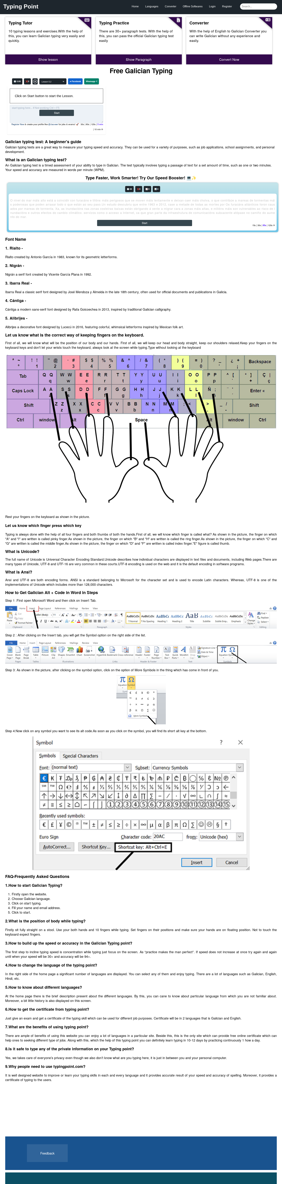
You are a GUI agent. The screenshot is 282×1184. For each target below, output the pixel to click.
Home (135, 6)
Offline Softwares (193, 6)
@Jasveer (53, 124)
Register (227, 6)
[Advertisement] (29, 1116)
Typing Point (20, 6)
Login (212, 6)
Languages (151, 6)
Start (56, 113)
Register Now (17, 124)
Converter (170, 6)
